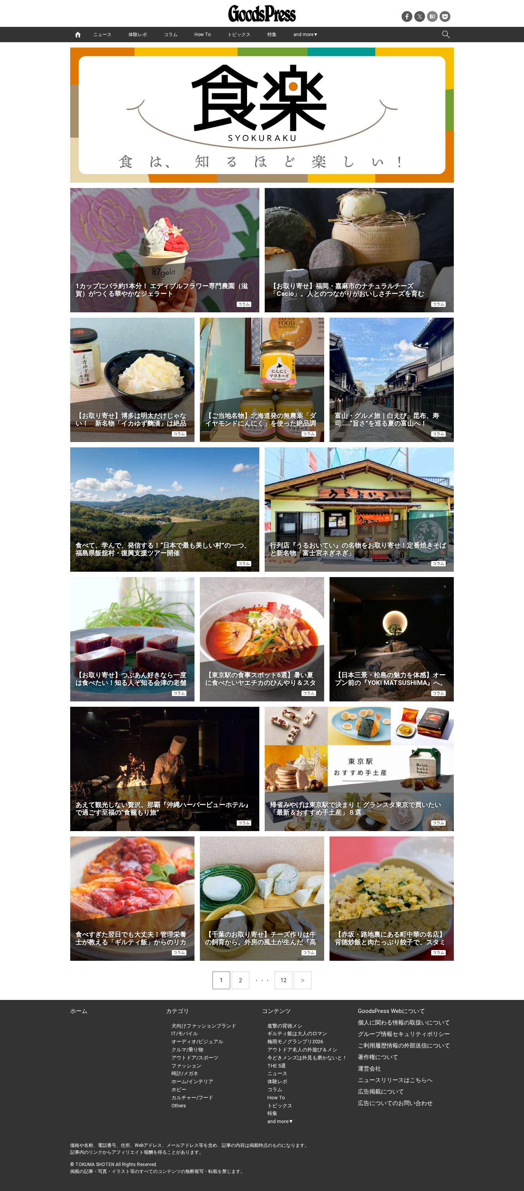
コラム (171, 34)
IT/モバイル (184, 1033)
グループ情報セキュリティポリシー (404, 1034)
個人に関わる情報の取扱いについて (404, 1022)
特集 (272, 34)
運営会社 (369, 1068)
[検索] (446, 34)
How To (202, 34)
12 (286, 980)
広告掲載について (381, 1091)
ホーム (78, 1011)
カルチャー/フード (192, 1097)
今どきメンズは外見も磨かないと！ (307, 1058)
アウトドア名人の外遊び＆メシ (302, 1049)
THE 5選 (276, 1066)
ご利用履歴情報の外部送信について (404, 1045)
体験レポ (138, 34)
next (302, 980)
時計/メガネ (184, 1073)
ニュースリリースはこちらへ (395, 1080)
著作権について (378, 1057)
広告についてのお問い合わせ (395, 1103)
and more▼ (305, 34)
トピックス (238, 34)
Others (178, 1106)
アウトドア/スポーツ (194, 1058)
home (78, 34)
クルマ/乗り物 (187, 1049)
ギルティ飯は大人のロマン (297, 1033)
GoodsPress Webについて (391, 1011)
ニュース (102, 34)
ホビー (178, 1089)
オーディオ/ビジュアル (197, 1041)
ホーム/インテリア (192, 1081)
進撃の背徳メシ (284, 1026)
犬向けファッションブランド (203, 1026)
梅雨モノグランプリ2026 (295, 1041)
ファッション (186, 1066)
